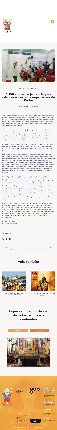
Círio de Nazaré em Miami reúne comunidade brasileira (14, 294)
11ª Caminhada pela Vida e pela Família (43, 293)
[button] (3, 239)
